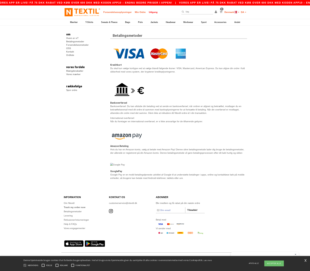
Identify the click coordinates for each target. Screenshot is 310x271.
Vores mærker (73, 74)
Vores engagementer (74, 228)
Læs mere (208, 260)
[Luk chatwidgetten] (295, 254)
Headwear (171, 22)
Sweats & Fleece (109, 22)
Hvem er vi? (72, 38)
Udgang (153, 12)
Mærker (74, 22)
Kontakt (70, 51)
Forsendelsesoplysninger (117, 12)
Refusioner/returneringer (76, 220)
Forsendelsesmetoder (77, 45)
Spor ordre (71, 90)
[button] (216, 12)
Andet (237, 22)
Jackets (154, 22)
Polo (140, 22)
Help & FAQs (70, 224)
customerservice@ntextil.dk (123, 203)
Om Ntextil (69, 203)
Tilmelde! (192, 210)
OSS (68, 48)
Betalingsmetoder (75, 41)
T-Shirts (89, 22)
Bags (127, 22)
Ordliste (70, 55)
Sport (204, 22)
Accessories (220, 22)
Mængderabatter (74, 71)
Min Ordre (140, 12)
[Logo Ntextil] (82, 12)
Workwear (188, 22)
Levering (68, 215)
